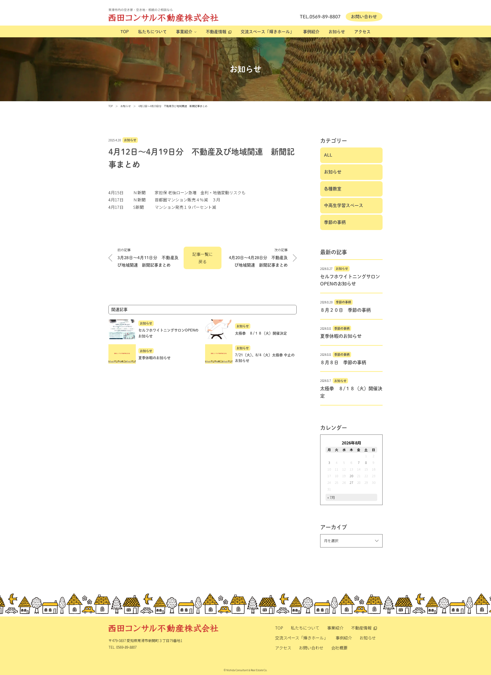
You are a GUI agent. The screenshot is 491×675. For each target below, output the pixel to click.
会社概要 (339, 648)
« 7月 (331, 497)
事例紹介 (311, 32)
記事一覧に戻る (202, 258)
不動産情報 (216, 32)
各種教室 (332, 189)
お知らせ (337, 32)
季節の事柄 (335, 222)
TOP (124, 32)
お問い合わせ (311, 648)
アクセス (362, 32)
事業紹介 (184, 32)
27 (351, 482)
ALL (328, 155)
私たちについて (152, 32)
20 (351, 475)
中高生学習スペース (343, 205)
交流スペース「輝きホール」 (267, 32)
